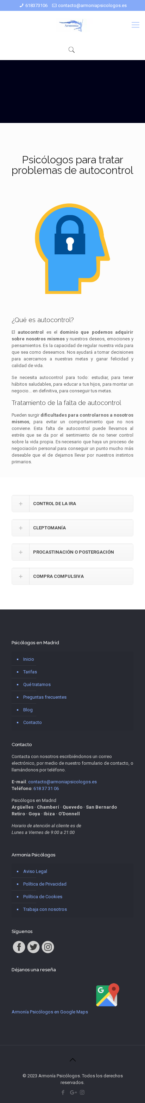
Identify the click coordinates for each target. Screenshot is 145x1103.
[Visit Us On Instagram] (47, 952)
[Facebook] (63, 1092)
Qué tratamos (37, 684)
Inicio (28, 659)
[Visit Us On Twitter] (33, 952)
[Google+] (72, 1092)
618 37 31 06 (46, 788)
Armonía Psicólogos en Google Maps (50, 1011)
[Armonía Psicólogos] (72, 24)
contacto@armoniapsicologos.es (92, 5)
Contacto (32, 722)
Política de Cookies (42, 896)
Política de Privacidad (45, 884)
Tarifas (30, 671)
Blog (28, 709)
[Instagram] (82, 1092)
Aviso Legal (35, 871)
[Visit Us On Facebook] (19, 952)
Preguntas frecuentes (45, 697)
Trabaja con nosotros (45, 909)
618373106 (36, 5)
